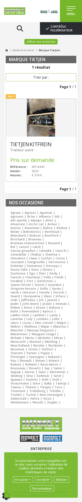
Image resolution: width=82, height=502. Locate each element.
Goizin (39, 284)
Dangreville (36, 262)
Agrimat (46, 212)
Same (58, 368)
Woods (37, 402)
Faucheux (32, 277)
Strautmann (20, 383)
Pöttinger (18, 357)
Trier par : (41, 77)
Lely (29, 319)
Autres (16, 228)
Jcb (41, 300)
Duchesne (18, 273)
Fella (47, 277)
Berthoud (52, 231)
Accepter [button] (43, 479)
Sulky (48, 383)
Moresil (35, 341)
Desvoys (52, 266)
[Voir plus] (41, 140)
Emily (54, 273)
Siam (42, 372)
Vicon (47, 398)
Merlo (29, 338)
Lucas (26, 322)
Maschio (17, 330)
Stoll (55, 379)
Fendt (59, 277)
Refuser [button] (61, 479)
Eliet (42, 273)
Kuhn (14, 311)
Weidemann (20, 402)
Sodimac (43, 376)
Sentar (30, 372)
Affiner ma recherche (41, 42)
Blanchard (18, 235)
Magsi (61, 322)
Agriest (30, 212)
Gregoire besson (23, 288)
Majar (45, 326)
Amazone (18, 224)
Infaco (61, 296)
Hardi (15, 292)
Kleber (15, 307)
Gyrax (56, 288)
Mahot (16, 326)
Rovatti (35, 368)
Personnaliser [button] (42, 488)
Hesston (29, 292)
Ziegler (52, 402)
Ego (32, 273)
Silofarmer (58, 372)
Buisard (54, 243)
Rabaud (53, 357)
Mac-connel (44, 322)
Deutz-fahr (19, 269)
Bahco (48, 228)
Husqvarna (32, 296)
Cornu (60, 258)
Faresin (16, 277)
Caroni (24, 247)
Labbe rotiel (20, 315)
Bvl (13, 247)
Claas (33, 258)
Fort (30, 281)
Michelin (44, 338)
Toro (58, 387)
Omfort (47, 349)
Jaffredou (28, 300)
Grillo (44, 288)
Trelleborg (37, 391)
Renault (26, 360)
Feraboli (17, 281)
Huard (15, 296)
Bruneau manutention (27, 243)
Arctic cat (36, 224)
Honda (44, 292)
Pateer (31, 353)
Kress (28, 307)
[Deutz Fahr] (45, 11)
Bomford (51, 235)
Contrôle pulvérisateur (61, 28)
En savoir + (23, 479)
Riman (40, 360)
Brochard (18, 239)
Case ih (60, 250)
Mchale (16, 338)
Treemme (18, 391)
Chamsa (51, 254)
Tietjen (45, 387)
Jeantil (52, 300)
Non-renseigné (51, 394)
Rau (13, 360)
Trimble (55, 391)
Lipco (15, 322)
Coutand (17, 262)
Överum (17, 353)
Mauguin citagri (44, 334)
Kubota (54, 307)
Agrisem (17, 216)
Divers (47, 269)
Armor (52, 224)
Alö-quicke (19, 220)
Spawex (16, 379)
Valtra (34, 398)
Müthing (51, 341)
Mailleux (30, 326)
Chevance (18, 258)
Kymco (48, 311)
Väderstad (18, 398)
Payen (45, 353)
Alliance (45, 216)
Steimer (32, 379)
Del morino (57, 262)
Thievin (30, 387)
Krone (40, 307)
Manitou (59, 326)
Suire (36, 383)
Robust (16, 364)
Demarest (34, 266)
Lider (56, 319)
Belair (15, 231)
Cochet (46, 258)
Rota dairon (49, 364)
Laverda (17, 319)
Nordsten (55, 345)
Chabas (35, 254)
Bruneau (34, 239)
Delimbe (17, 266)
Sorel (57, 376)
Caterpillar (18, 254)
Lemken (42, 319)
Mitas (58, 338)
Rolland (31, 364)
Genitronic (45, 281)
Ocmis (33, 349)
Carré (37, 247)
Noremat (17, 349)
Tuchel (31, 394)
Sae (47, 368)
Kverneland (30, 311)
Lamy (54, 315)
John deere (30, 303)
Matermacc (19, 334)
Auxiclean (32, 228)
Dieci (35, 269)
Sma (29, 376)
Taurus (16, 387)
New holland (20, 345)
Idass (48, 296)
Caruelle (45, 250)
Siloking (16, 376)
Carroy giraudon (23, 250)
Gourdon (55, 284)
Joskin (47, 303)
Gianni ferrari (21, 284)
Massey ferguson (40, 330)
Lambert (39, 315)
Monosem (18, 341)
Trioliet (16, 394)
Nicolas (39, 345)
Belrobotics (32, 231)
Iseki (14, 300)
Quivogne (36, 357)
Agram (16, 212)
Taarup (61, 383)
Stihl (45, 379)
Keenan (61, 303)
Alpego (36, 220)
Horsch (58, 292)
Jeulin (15, 303)
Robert (54, 360)
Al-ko (31, 216)
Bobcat (35, 235)
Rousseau (18, 368)
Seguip (16, 372)
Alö (57, 216)
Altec (49, 220)
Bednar (62, 228)
